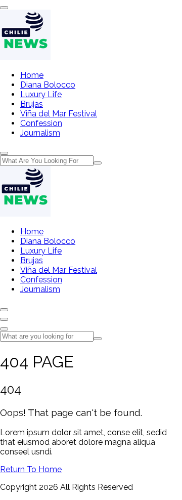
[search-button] (98, 162)
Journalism (40, 133)
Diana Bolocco (47, 85)
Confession (41, 123)
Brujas (31, 104)
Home (31, 75)
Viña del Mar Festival (58, 113)
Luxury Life (41, 94)
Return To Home (31, 469)
